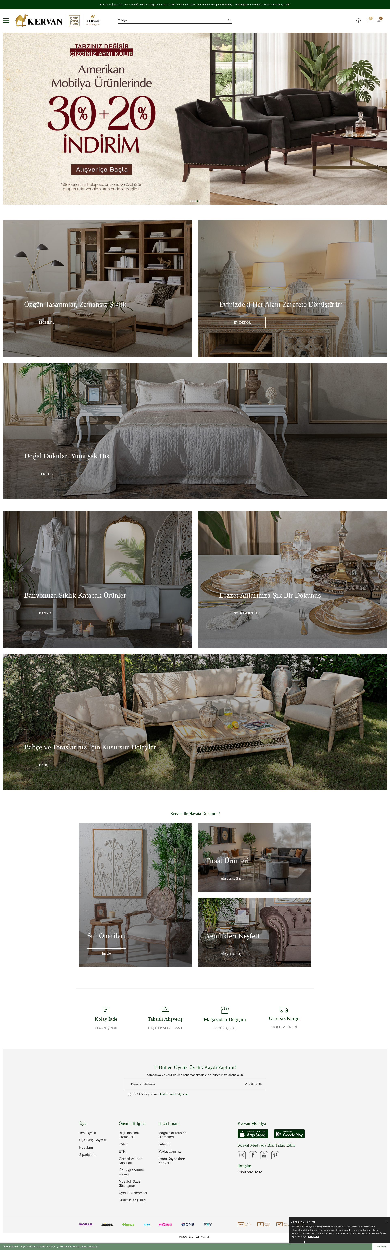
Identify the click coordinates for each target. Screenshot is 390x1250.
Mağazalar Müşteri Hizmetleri (172, 1135)
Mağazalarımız (169, 1151)
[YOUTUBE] (264, 1155)
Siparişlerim (88, 1155)
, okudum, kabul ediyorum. (160, 1094)
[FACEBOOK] (253, 1155)
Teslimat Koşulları (132, 1200)
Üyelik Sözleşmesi (133, 1193)
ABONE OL (253, 1084)
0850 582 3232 (250, 1172)
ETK (122, 1151)
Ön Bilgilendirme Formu (131, 1172)
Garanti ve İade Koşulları (130, 1161)
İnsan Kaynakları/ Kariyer (171, 1161)
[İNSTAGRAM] (242, 1155)
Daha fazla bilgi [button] (89, 1246)
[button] (190, 201)
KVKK (123, 1144)
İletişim (163, 1144)
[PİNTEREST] (275, 1155)
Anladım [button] (381, 1246)
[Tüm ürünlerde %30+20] (195, 119)
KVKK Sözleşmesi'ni (145, 1094)
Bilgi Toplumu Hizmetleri (129, 1135)
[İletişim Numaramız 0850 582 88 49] (286, 1155)
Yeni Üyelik (87, 1133)
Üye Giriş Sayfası (92, 1140)
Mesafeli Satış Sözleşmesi (130, 1184)
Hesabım (86, 1147)
